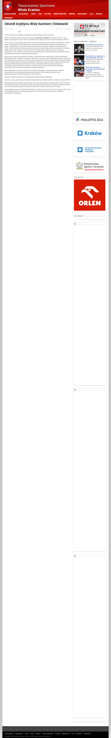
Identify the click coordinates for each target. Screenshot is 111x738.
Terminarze (8, 18)
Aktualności (24, 14)
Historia (47, 14)
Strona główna (10, 14)
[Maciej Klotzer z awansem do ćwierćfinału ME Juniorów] (79, 60)
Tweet (19, 31)
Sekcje (33, 14)
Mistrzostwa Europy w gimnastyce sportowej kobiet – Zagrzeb (95, 69)
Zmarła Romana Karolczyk (94, 45)
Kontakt (99, 14)
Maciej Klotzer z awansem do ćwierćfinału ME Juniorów (95, 57)
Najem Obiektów (60, 14)
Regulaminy (82, 14)
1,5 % (91, 14)
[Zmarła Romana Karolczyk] (79, 49)
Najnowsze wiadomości (81, 41)
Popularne (93, 41)
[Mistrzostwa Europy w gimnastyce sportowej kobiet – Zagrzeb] (79, 72)
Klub (40, 14)
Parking (72, 14)
